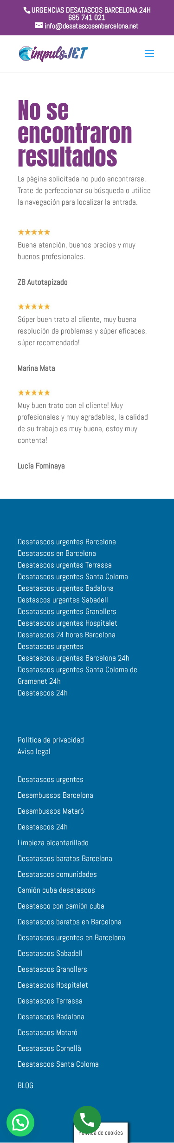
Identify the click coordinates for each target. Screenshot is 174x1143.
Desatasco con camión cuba (61, 906)
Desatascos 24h (43, 693)
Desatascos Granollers (52, 969)
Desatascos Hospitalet (53, 985)
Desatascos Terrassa (50, 1001)
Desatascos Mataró (47, 1032)
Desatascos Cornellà (49, 1048)
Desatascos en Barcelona (57, 553)
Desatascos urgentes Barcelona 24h (73, 658)
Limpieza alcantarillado (53, 842)
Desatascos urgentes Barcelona (67, 541)
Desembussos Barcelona (55, 795)
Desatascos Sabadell (50, 953)
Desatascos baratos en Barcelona (70, 921)
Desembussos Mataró (51, 811)
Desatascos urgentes (51, 646)
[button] (20, 1122)
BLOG (25, 1085)
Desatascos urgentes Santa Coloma (73, 576)
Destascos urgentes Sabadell (63, 600)
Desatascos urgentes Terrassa (65, 565)
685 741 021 (86, 17)
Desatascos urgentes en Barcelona (71, 937)
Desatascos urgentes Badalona (66, 588)
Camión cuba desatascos (56, 890)
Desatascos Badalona (51, 1016)
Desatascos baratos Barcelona (65, 858)
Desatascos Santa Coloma (58, 1064)
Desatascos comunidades (57, 874)
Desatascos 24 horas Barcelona (67, 634)
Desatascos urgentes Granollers (67, 611)
